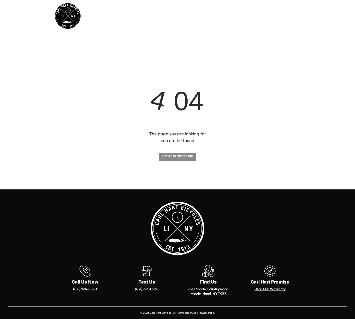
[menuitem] (120, 16)
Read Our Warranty (270, 289)
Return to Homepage (177, 156)
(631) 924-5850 (85, 289)
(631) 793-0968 (146, 289)
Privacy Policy (206, 312)
